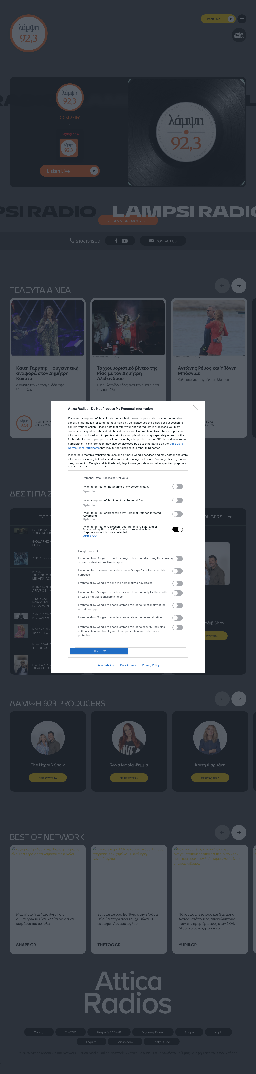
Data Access (128, 665)
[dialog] (128, 537)
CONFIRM (99, 651)
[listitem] (133, 478)
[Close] (197, 409)
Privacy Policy (150, 665)
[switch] (177, 486)
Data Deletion (105, 665)
